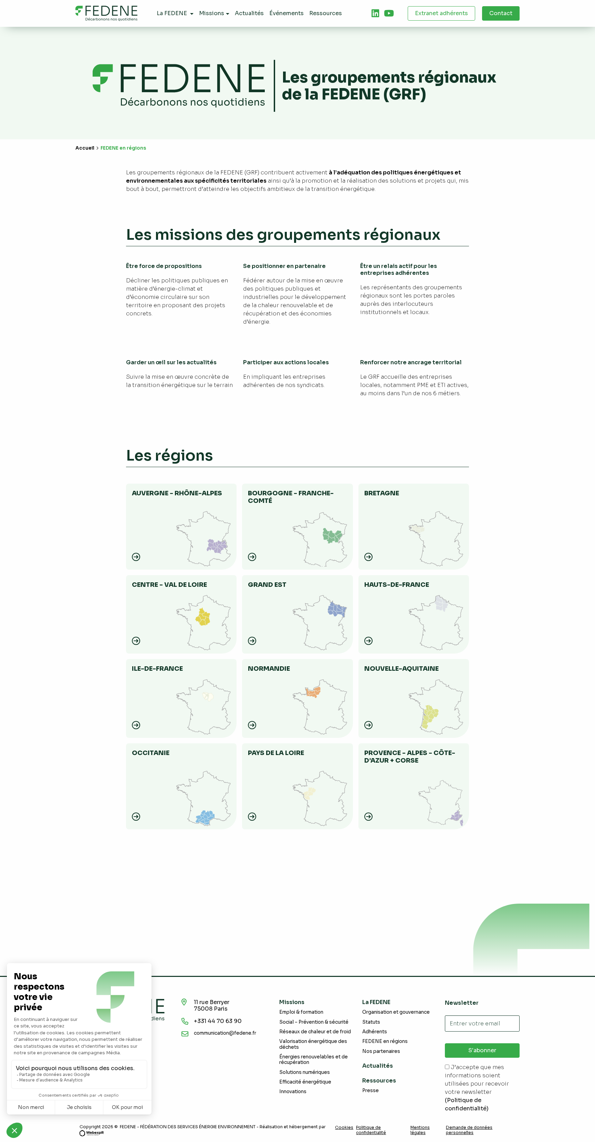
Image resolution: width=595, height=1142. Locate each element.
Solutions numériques (304, 1072)
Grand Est (267, 585)
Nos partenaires (381, 1051)
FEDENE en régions (385, 1041)
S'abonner (482, 1050)
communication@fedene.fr (225, 1033)
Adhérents (374, 1032)
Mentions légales (420, 1130)
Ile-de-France (157, 668)
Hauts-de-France (396, 585)
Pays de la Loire (276, 753)
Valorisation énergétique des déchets (313, 1044)
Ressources (379, 1080)
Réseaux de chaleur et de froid (315, 1032)
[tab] (375, 13)
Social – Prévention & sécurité (313, 1022)
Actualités (377, 1065)
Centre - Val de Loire (169, 585)
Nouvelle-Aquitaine (401, 668)
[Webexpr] (92, 1132)
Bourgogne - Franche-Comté (291, 497)
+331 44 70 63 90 (218, 1021)
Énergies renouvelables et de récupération (313, 1059)
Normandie (269, 668)
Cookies (344, 1127)
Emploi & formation (301, 1012)
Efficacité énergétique (305, 1082)
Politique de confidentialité (371, 1130)
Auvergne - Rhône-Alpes (177, 493)
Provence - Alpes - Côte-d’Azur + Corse (409, 756)
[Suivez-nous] (375, 13)
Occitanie (150, 753)
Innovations (292, 1092)
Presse (370, 1090)
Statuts (371, 1022)
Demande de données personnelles (469, 1130)
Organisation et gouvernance (396, 1012)
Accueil (84, 148)
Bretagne (381, 493)
